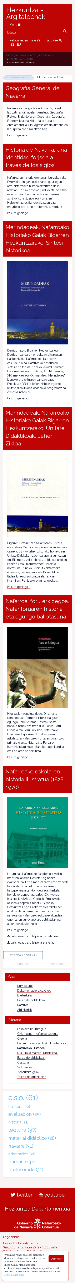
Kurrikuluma (25, 985)
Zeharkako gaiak (28, 1072)
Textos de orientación (31, 1077)
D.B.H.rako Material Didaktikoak (37, 1053)
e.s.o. (23, 1097)
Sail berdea (24, 1067)
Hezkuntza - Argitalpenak (25, 13)
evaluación (24, 1114)
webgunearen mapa (23, 40)
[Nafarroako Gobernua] (37, 1223)
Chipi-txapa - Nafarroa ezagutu (37, 1033)
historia (18, 1122)
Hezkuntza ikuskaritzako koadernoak (41, 1043)
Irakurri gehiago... (18, 135)
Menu (14, 24)
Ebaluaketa (24, 995)
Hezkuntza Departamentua (37, 1209)
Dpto (9, 55)
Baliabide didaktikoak (31, 1000)
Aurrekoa (22, 963)
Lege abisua (11, 1237)
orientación (21, 1154)
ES (12, 44)
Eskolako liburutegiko (31, 1029)
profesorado (25, 1169)
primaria (21, 1161)
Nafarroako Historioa (24, 58)
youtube (54, 1195)
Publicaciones (25, 55)
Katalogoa (46, 55)
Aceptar (56, 1259)
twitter (23, 1195)
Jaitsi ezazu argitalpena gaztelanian (34, 936)
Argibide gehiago (13, 1274)
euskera (19, 1106)
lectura (22, 1130)
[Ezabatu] (29, 77)
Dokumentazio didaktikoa (34, 990)
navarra (20, 1146)
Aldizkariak (24, 1009)
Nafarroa (23, 1005)
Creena (22, 1038)
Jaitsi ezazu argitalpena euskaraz (32, 942)
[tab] (37, 977)
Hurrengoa (56, 963)
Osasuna (23, 1062)
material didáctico (32, 1138)
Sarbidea (52, 40)
